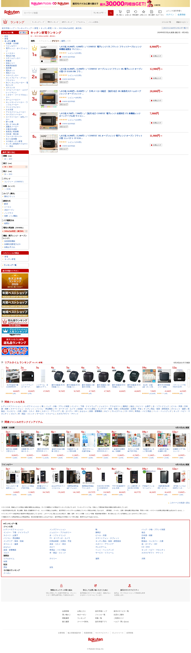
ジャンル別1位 (93, 22)
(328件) (15, 458)
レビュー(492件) (74, 98)
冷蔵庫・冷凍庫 (12, 43)
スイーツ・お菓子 (143, 406)
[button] (128, 13)
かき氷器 (9, 109)
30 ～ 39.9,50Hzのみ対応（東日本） (68, 28)
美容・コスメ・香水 (31, 411)
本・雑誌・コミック (26, 414)
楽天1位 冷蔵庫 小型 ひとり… (11, 450)
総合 (6, 36)
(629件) (91, 458)
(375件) (166, 458)
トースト (7, 207)
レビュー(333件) (74, 53)
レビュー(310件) (74, 142)
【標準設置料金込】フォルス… (72, 487)
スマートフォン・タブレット (22, 409)
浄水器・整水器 (12, 134)
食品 (132, 406)
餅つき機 (9, 122)
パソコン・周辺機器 (44, 409)
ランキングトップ (38, 22)
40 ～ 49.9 (8, 159)
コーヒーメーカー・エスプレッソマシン (17, 91)
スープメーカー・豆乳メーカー (17, 118)
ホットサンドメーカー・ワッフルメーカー (17, 103)
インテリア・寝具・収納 (108, 409)
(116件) (151, 458)
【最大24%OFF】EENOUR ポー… (103, 450)
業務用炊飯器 (11, 66)
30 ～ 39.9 (8, 167)
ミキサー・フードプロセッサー (17, 96)
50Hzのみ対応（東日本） (14, 231)
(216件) (76, 458)
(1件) (165, 393)
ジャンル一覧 (166, 22)
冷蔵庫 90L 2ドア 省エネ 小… (27, 450)
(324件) (30, 458)
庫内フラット (9, 196)
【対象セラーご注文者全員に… (42, 487)
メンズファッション (31, 406)
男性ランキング (53, 22)
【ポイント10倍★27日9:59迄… (133, 450)
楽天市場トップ (8, 28)
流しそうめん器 (12, 124)
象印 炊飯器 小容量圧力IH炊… (88, 386)
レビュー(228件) (74, 120)
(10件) (121, 495)
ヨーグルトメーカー (14, 114)
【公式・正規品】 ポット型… (148, 386)
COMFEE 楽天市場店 (68, 57)
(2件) (14, 393)
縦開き (7, 223)
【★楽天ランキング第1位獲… (72, 450)
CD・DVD (129, 411)
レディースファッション (11, 406)
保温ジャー (10, 63)
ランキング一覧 (10, 265)
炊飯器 (8, 61)
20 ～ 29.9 (8, 174)
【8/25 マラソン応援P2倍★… (88, 450)
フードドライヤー (13, 107)
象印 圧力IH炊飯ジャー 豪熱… (164, 386)
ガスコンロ (10, 88)
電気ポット (10, 70)
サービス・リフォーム (45, 414)
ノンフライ (8, 213)
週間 (63, 41)
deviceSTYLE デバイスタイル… (58, 487)
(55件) (14, 495)
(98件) (181, 458)
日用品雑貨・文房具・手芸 (131, 409)
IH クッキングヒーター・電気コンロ (17, 84)
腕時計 (125, 406)
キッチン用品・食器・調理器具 (156, 409)
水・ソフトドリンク (161, 406)
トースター (10, 53)
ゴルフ (13, 414)
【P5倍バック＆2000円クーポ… (179, 487)
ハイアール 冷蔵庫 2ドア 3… (42, 386)
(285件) (60, 458)
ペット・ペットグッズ (162, 411)
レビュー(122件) (74, 75)
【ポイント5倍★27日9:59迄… (27, 487)
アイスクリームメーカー (16, 112)
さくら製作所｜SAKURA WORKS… (133, 488)
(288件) (136, 458)
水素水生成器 (11, 129)
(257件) (121, 458)
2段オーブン (9, 210)
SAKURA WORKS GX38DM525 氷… (103, 488)
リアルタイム (80, 22)
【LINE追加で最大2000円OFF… (12, 386)
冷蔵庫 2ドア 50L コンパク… (179, 450)
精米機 (8, 68)
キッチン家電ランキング (45, 32)
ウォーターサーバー (14, 136)
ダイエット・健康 (178, 409)
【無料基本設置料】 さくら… (163, 487)
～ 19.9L (7, 189)
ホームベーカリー (13, 100)
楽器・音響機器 (95, 411)
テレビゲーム (117, 411)
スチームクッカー (13, 58)
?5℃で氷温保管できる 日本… (118, 487)
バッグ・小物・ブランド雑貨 (57, 406)
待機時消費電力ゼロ (12, 244)
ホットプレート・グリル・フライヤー (17, 79)
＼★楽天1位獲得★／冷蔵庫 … (118, 450)
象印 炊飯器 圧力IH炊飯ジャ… (58, 386)
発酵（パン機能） (11, 216)
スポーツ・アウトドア (51, 411)
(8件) (165, 495)
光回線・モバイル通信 (86, 409)
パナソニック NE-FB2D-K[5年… (179, 386)
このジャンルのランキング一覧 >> (175, 28)
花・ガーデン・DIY (70, 411)
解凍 (6, 204)
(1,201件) (46, 458)
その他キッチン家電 (14, 141)
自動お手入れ (9, 247)
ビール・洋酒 (176, 406)
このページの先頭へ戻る (180, 503)
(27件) (30, 393)
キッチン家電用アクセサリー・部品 (17, 145)
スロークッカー (12, 75)
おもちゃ (83, 411)
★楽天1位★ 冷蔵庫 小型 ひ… (58, 450)
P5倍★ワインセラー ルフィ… (148, 487)
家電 (36, 28)
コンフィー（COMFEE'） (14, 182)
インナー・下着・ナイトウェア (84, 406)
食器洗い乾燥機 (12, 131)
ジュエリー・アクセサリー (110, 406)
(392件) (106, 458)
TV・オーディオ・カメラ (65, 409)
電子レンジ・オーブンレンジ (17, 49)
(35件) (30, 495)
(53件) (181, 495)
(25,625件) (152, 393)
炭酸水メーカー (12, 127)
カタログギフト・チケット (68, 414)
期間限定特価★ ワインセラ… (88, 487)
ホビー (106, 411)
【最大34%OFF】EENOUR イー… (42, 450)
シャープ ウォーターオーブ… (27, 386)
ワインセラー (11, 46)
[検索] (111, 13)
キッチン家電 (46, 28)
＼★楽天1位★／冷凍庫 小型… (164, 450)
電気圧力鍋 (10, 56)
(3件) (90, 495)
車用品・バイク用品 (143, 411)
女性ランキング (67, 22)
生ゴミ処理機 (11, 139)
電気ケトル (10, 73)
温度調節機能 (9, 241)
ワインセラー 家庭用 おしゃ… (12, 487)
